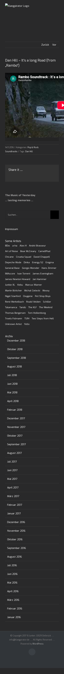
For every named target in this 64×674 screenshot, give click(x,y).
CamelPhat (44, 251)
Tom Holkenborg (37, 312)
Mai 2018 (12, 392)
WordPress (38, 643)
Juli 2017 (12, 461)
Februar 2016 (14, 608)
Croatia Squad (23, 256)
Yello (27, 324)
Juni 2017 (12, 470)
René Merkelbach (14, 301)
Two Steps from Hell (43, 318)
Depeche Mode (13, 262)
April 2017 (12, 487)
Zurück (45, 44)
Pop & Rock (32, 147)
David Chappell (42, 256)
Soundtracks (11, 151)
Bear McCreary (28, 251)
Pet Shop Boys (43, 296)
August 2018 (14, 366)
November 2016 (16, 530)
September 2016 (16, 548)
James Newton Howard (17, 279)
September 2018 (16, 358)
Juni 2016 (12, 574)
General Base (12, 267)
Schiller (47, 301)
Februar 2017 (14, 505)
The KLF (32, 307)
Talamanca (11, 307)
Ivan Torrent (23, 273)
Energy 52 (37, 262)
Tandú (22, 307)
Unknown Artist (13, 324)
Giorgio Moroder (30, 267)
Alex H (23, 245)
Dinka (27, 262)
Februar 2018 (14, 409)
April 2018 (13, 401)
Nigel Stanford (13, 296)
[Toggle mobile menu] (57, 10)
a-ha (14, 245)
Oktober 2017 (14, 435)
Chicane (9, 256)
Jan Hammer (39, 279)
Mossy (45, 290)
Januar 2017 (14, 513)
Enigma (50, 262)
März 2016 (13, 600)
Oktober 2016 (15, 539)
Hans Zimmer (49, 267)
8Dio (7, 245)
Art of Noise (11, 251)
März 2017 (13, 496)
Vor (54, 44)
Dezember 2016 (16, 522)
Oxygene (28, 296)
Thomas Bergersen (15, 312)
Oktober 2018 (15, 349)
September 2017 (16, 444)
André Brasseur (37, 245)
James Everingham (43, 273)
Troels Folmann (13, 318)
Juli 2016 (12, 565)
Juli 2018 (12, 375)
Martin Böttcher (13, 290)
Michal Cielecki (32, 290)
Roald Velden (33, 301)
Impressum (11, 229)
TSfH (26, 318)
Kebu (20, 284)
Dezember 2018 (16, 340)
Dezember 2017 (16, 418)
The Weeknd (45, 307)
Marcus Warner (33, 284)
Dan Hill (29, 151)
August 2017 (14, 453)
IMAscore (10, 273)
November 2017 (16, 427)
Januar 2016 (14, 617)
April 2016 (13, 591)
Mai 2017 (12, 479)
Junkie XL (10, 284)
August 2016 (14, 556)
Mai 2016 (12, 582)
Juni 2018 (12, 384)
